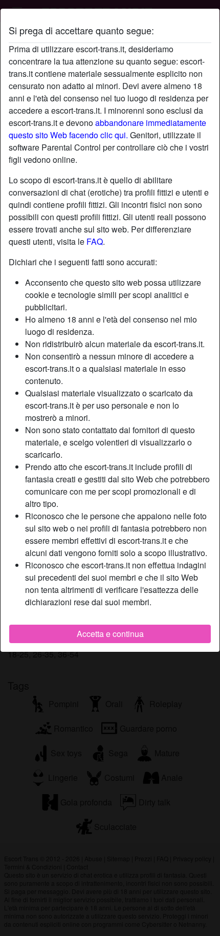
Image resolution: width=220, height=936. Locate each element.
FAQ (94, 241)
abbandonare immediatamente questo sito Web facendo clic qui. (107, 129)
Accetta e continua (110, 634)
